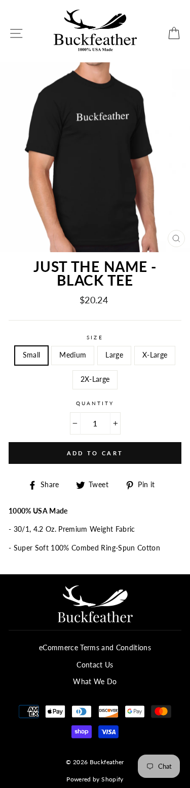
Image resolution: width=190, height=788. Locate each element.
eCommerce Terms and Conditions (95, 648)
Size (95, 337)
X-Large (154, 355)
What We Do (95, 682)
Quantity (95, 403)
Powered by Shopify (94, 779)
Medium (72, 355)
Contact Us (95, 665)
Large (114, 355)
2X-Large (95, 379)
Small (32, 355)
